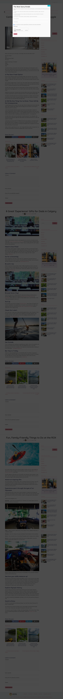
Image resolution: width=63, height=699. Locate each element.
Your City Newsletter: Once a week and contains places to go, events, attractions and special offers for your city (28, 14)
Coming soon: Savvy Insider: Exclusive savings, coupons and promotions (25, 16)
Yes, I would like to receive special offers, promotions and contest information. (27, 24)
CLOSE (49, 5)
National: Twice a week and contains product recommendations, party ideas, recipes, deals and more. (29, 12)
